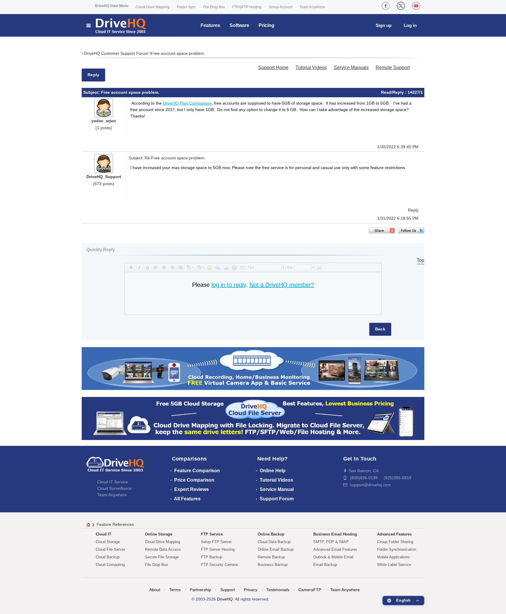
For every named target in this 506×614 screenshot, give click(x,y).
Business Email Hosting (335, 534)
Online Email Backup (275, 549)
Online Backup (271, 534)
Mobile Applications (393, 557)
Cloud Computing (110, 564)
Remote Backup (271, 557)
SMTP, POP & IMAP (331, 542)
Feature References (115, 524)
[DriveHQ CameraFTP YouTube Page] (416, 6)
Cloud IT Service (112, 482)
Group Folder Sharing (395, 542)
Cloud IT (103, 534)
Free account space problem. (178, 53)
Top (420, 260)
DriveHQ (225, 599)
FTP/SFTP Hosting (246, 7)
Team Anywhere (312, 7)
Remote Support (393, 67)
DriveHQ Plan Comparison (187, 103)
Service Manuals (351, 67)
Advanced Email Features (335, 549)
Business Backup (273, 564)
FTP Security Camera (219, 564)
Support (227, 589)
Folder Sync (186, 7)
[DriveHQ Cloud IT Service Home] (117, 25)
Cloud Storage (108, 542)
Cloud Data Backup (274, 542)
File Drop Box (214, 7)
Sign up (384, 25)
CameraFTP (309, 589)
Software (239, 25)
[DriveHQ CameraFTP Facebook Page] (386, 6)
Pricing (266, 25)
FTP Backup (211, 557)
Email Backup (325, 564)
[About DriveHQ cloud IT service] (115, 467)
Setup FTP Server (216, 542)
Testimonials (277, 589)
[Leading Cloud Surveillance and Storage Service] (253, 368)
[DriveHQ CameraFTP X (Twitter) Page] (401, 6)
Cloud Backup (107, 557)
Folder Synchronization (396, 549)
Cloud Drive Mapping (153, 7)
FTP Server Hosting (218, 549)
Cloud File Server (110, 549)
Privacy (250, 589)
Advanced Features (394, 534)
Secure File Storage (162, 557)
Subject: (92, 92)
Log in (410, 25)
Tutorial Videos (311, 67)
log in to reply (228, 285)
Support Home (273, 67)
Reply (93, 74)
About (154, 589)
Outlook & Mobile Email (333, 557)
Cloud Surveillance (114, 488)
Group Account (280, 7)
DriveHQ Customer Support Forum (117, 53)
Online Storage (158, 534)
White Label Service (394, 564)
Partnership (200, 589)
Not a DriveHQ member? (281, 285)
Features (210, 25)
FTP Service (212, 534)
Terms (175, 589)
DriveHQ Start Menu (111, 6)
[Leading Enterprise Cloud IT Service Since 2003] (253, 418)
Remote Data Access (163, 549)
